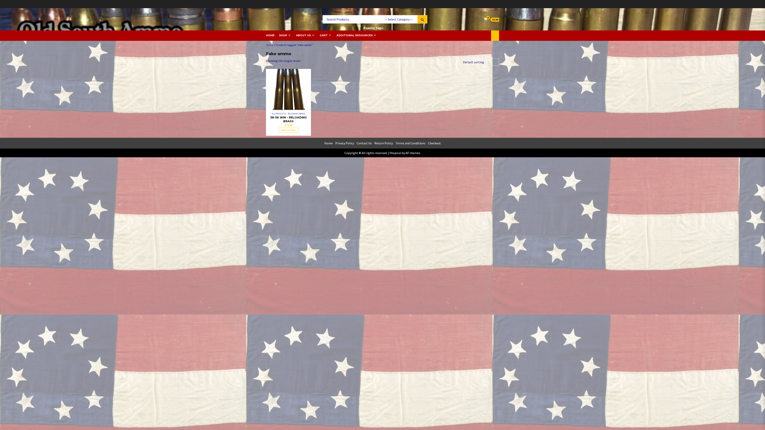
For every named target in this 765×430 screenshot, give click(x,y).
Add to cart (288, 130)
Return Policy (383, 143)
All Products (279, 113)
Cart (324, 35)
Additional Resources (354, 35)
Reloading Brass (296, 113)
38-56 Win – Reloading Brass (288, 119)
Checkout (434, 143)
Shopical (395, 153)
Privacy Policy (344, 143)
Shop (283, 35)
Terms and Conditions (410, 143)
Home (270, 35)
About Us (303, 35)
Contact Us (364, 143)
